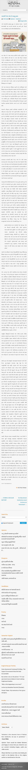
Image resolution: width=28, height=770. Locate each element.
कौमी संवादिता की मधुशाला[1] (8, 593)
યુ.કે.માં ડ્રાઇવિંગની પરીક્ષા (7, 562)
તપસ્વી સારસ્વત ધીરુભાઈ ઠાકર (8, 704)
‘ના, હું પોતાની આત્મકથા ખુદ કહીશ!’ (9, 534)
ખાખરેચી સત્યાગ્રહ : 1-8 (7, 649)
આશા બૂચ (5, 19)
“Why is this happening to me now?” (11, 684)
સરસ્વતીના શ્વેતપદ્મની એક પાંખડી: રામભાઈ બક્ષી (12, 707)
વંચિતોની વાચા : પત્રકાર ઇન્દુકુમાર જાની (10, 710)
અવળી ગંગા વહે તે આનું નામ (9, 16)
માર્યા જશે (3, 621)
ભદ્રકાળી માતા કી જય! (6, 658)
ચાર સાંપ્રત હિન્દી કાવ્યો (6, 625)
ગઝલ (2, 618)
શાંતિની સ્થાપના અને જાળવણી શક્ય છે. (10, 590)
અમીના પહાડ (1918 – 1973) (8, 565)
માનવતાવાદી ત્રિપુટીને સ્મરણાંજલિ (9, 604)
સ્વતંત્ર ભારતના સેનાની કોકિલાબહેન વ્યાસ (11, 716)
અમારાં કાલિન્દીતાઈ (6, 713)
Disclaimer (4, 764)
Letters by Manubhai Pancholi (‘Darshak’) (12, 687)
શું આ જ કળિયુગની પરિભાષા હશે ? (9, 596)
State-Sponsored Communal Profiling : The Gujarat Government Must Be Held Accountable (13, 671)
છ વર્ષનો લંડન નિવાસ (6, 568)
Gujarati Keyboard (8, 523)
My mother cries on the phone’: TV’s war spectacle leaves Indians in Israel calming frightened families (12, 679)
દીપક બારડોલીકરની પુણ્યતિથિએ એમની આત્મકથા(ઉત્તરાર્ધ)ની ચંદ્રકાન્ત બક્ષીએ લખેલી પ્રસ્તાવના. (12, 573)
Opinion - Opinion (15, 19)
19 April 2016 (23, 21)
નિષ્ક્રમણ (3, 615)
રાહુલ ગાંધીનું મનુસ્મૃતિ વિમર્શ (8, 542)
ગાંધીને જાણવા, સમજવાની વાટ (8, 578)
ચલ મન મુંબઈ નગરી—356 (7, 545)
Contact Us (11, 764)
